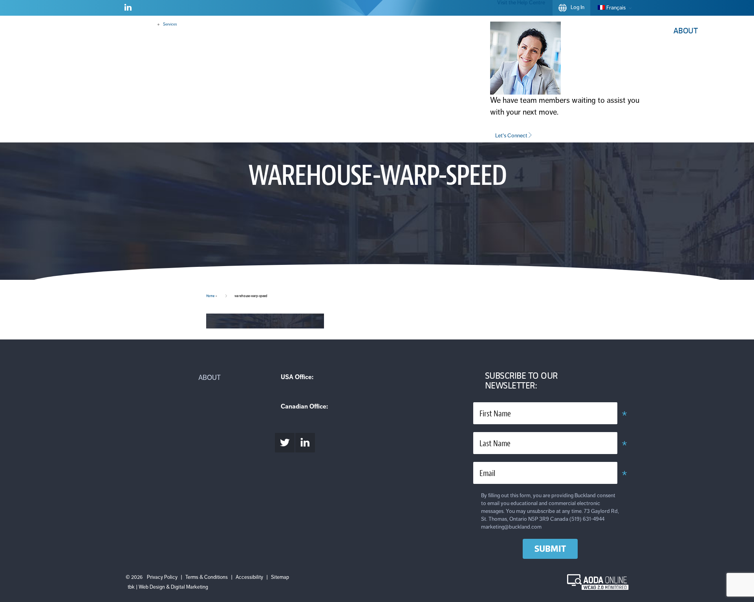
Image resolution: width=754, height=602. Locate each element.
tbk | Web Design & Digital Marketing (168, 587)
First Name (495, 414)
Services (170, 24)
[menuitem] (612, 8)
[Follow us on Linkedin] (128, 9)
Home (210, 295)
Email (487, 473)
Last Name (495, 444)
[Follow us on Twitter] (285, 442)
